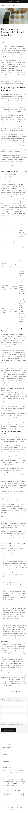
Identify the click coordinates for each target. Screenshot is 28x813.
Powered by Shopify (14, 804)
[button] (3, 5)
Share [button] (4, 42)
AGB (17, 807)
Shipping (5, 754)
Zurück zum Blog (15, 692)
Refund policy (6, 761)
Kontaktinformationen (14, 809)
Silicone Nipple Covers (10, 174)
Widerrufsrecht (23, 804)
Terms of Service (7, 751)
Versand (21, 807)
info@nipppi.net (18, 783)
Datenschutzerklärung (10, 807)
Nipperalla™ (7, 804)
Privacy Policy (6, 744)
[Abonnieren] (21, 794)
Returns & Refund (7, 747)
